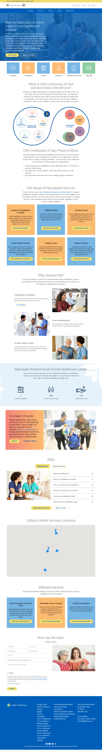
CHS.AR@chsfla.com (85, 721)
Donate (14, 441)
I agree (10, 673)
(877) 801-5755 (17, 1)
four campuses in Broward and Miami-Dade (55, 192)
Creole (31, 1)
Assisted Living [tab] (59, 466)
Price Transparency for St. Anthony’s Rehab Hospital (44, 721)
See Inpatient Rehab (20, 228)
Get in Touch (76, 5)
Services (40, 10)
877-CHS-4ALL (21, 305)
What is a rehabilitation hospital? (64, 479)
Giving (23, 1)
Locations (30, 10)
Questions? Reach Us (41, 508)
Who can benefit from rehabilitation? (66, 485)
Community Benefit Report (63, 704)
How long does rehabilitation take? (65, 502)
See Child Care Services (21, 621)
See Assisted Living (81, 228)
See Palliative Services (51, 258)
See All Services (29, 55)
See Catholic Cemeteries (81, 621)
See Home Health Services (20, 258)
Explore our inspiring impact (27, 429)
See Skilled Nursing (51, 228)
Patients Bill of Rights (61, 716)
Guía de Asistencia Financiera (64, 714)
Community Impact (30, 441)
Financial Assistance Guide (63, 711)
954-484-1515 (82, 711)
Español (27, 1)
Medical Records (60, 719)
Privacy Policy (42, 704)
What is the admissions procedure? (65, 490)
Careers (83, 5)
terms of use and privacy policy (40, 678)
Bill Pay (93, 5)
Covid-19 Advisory (43, 707)
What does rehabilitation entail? (64, 496)
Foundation (41, 716)
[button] (48, 548)
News (59, 10)
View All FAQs (60, 508)
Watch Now (12, 55)
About (50, 10)
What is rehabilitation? (61, 473)
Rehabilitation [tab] (42, 466)
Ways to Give (69, 10)
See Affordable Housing (51, 621)
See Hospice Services (81, 258)
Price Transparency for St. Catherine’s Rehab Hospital (44, 728)
